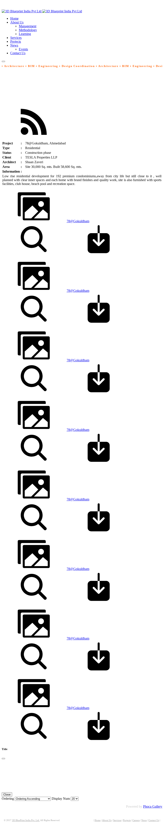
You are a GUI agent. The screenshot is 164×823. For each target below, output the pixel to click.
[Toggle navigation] (3, 61)
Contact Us (153, 820)
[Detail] (34, 254)
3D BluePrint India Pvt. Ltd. (26, 820)
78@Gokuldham (78, 221)
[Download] (99, 254)
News (144, 820)
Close (6, 794)
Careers (136, 820)
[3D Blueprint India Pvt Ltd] (42, 11)
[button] (16, 22)
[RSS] (34, 136)
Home (98, 820)
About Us (106, 820)
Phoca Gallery (152, 806)
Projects (127, 820)
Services (117, 820)
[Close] (3, 758)
